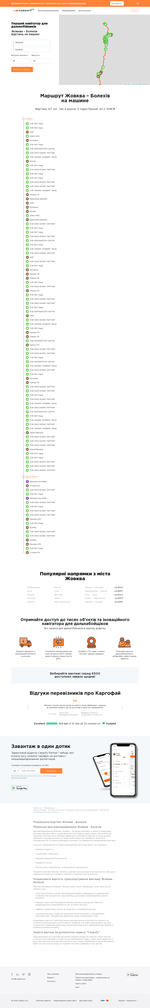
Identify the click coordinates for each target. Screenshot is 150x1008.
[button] (106, 45)
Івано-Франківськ (62, 602)
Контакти (51, 981)
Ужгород (31, 598)
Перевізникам (68, 11)
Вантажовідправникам (48, 11)
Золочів (57, 587)
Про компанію (53, 974)
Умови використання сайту (65, 1000)
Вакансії (50, 977)
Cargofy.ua (37, 808)
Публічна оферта (43, 1000)
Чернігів (31, 602)
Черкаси (31, 595)
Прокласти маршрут (22, 69)
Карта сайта (80, 983)
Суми (56, 591)
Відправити (51, 771)
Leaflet (128, 84)
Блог (77, 987)
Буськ (29, 591)
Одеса (57, 598)
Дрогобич (58, 595)
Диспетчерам (85, 11)
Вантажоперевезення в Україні (88, 974)
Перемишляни (33, 587)
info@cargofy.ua (18, 979)
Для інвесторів (85, 1000)
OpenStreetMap (137, 84)
